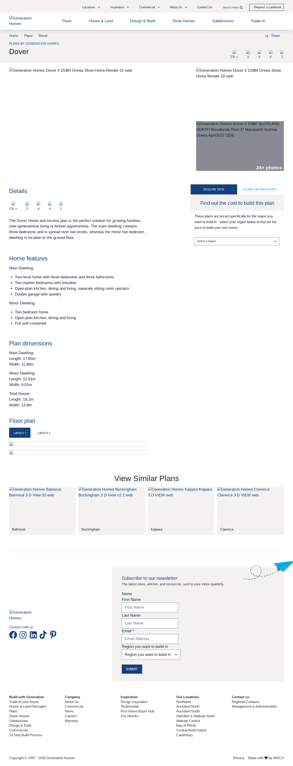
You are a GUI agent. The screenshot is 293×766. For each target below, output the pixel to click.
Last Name (131, 615)
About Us (72, 702)
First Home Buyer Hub (137, 711)
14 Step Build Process (25, 735)
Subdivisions (223, 21)
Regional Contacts (245, 702)
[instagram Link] (24, 635)
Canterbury (184, 735)
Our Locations (187, 697)
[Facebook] (240, 35)
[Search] (241, 7)
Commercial (18, 730)
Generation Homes (60, 758)
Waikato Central (188, 721)
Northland (183, 702)
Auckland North (187, 706)
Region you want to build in (145, 646)
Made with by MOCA (266, 758)
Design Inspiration (134, 702)
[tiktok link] (44, 635)
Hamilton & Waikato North (195, 716)
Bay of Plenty (186, 725)
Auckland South (188, 711)
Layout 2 (44, 433)
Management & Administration (254, 706)
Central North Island (191, 730)
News (69, 711)
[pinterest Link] (53, 635)
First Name (131, 599)
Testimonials (130, 706)
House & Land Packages (27, 706)
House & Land (101, 21)
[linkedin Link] (34, 635)
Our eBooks (130, 716)
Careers (71, 716)
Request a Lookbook (267, 7)
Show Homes (183, 21)
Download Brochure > (260, 189)
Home (13, 36)
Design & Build (142, 21)
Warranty (71, 721)
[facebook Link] (14, 635)
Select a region (206, 241)
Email (128, 631)
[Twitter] (256, 35)
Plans (67, 21)
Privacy (238, 758)
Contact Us (204, 7)
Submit (132, 669)
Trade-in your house (24, 702)
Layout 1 (20, 433)
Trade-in (258, 21)
